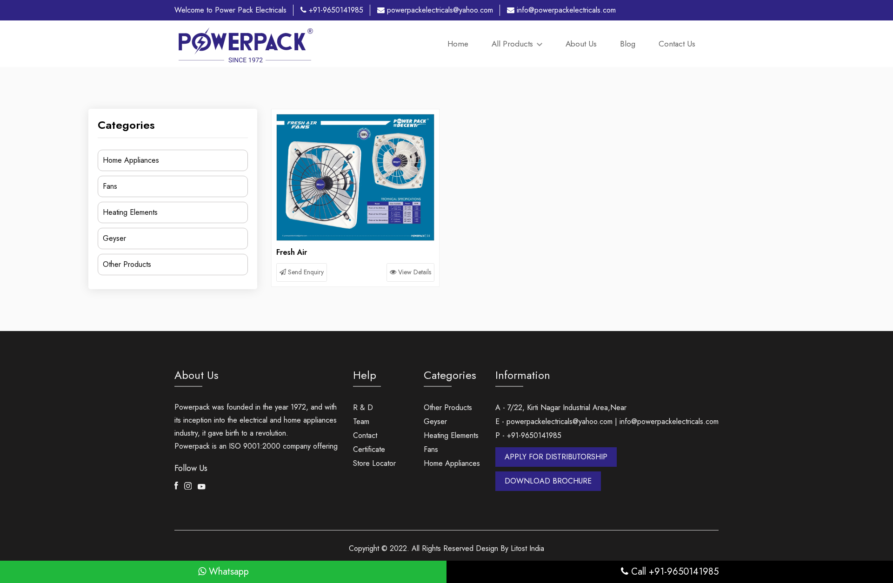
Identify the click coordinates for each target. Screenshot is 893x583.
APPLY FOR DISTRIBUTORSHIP (556, 456)
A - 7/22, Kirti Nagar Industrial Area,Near (560, 407)
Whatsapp (227, 571)
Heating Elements (130, 212)
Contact (365, 435)
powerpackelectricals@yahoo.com (439, 10)
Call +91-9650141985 (673, 571)
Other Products (127, 264)
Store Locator (374, 463)
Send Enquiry (305, 272)
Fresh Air (291, 252)
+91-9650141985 (335, 10)
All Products (513, 43)
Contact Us (677, 43)
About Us (581, 43)
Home (457, 43)
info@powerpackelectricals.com (565, 10)
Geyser (114, 238)
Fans (110, 186)
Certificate (369, 449)
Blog (627, 43)
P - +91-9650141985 (528, 435)
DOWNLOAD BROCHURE (548, 481)
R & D (363, 407)
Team (361, 421)
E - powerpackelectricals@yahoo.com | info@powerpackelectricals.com (607, 421)
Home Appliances (131, 160)
